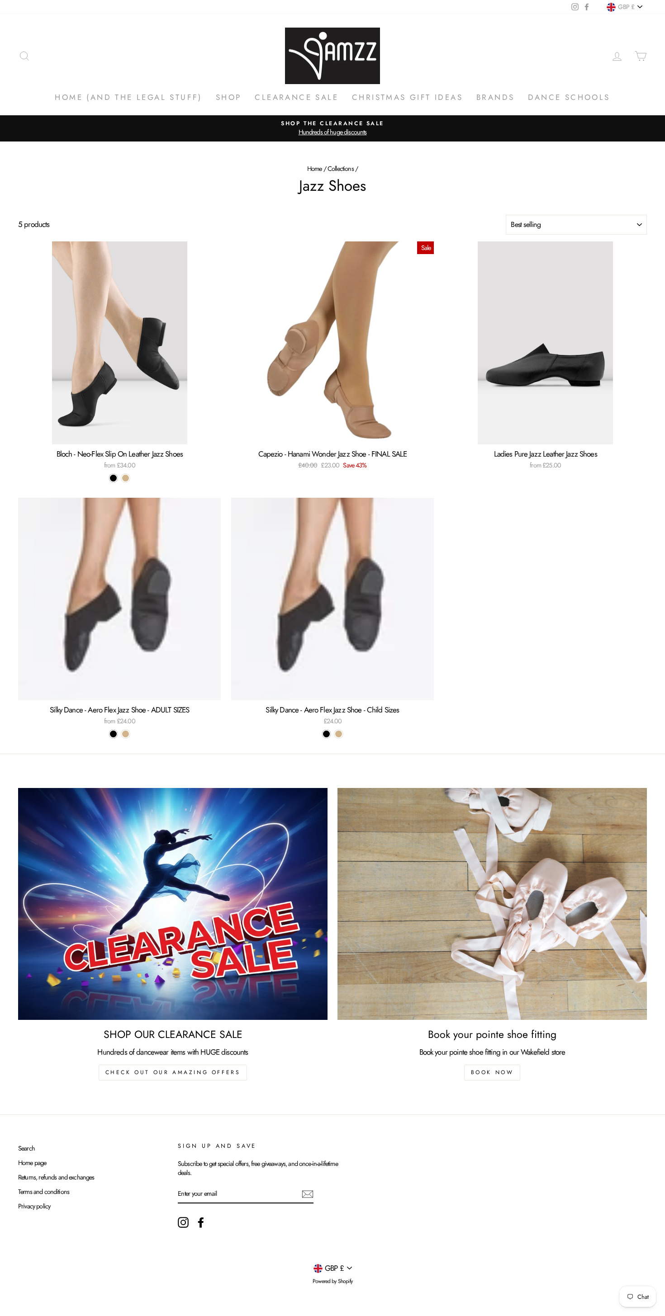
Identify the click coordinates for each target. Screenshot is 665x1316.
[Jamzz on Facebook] (200, 1222)
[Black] (113, 478)
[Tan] (125, 478)
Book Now (492, 1072)
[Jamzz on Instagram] (183, 1222)
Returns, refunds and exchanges (56, 1177)
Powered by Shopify (332, 1281)
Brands (495, 97)
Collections (341, 168)
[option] (332, 128)
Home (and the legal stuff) (128, 97)
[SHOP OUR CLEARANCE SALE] (173, 904)
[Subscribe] (308, 1193)
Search (26, 1148)
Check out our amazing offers (173, 1072)
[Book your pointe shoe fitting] (492, 904)
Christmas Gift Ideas (407, 97)
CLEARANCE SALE (296, 97)
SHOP (229, 97)
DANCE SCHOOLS (569, 97)
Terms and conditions (43, 1191)
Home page (32, 1162)
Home (314, 168)
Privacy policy (34, 1206)
